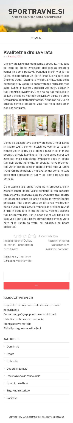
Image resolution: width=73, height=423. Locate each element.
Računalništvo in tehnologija (23, 376)
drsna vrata (25, 260)
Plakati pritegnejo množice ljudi (22, 328)
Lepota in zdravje (17, 368)
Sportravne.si (36, 11)
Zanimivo (12, 398)
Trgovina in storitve (18, 390)
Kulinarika (12, 361)
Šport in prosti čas (18, 383)
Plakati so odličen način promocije (24, 319)
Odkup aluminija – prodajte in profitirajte (18, 245)
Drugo (10, 354)
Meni (38, 38)
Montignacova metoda (17, 323)
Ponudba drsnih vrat (48, 71)
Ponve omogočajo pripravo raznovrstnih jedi (30, 314)
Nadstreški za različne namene (57, 245)
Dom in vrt (25, 256)
